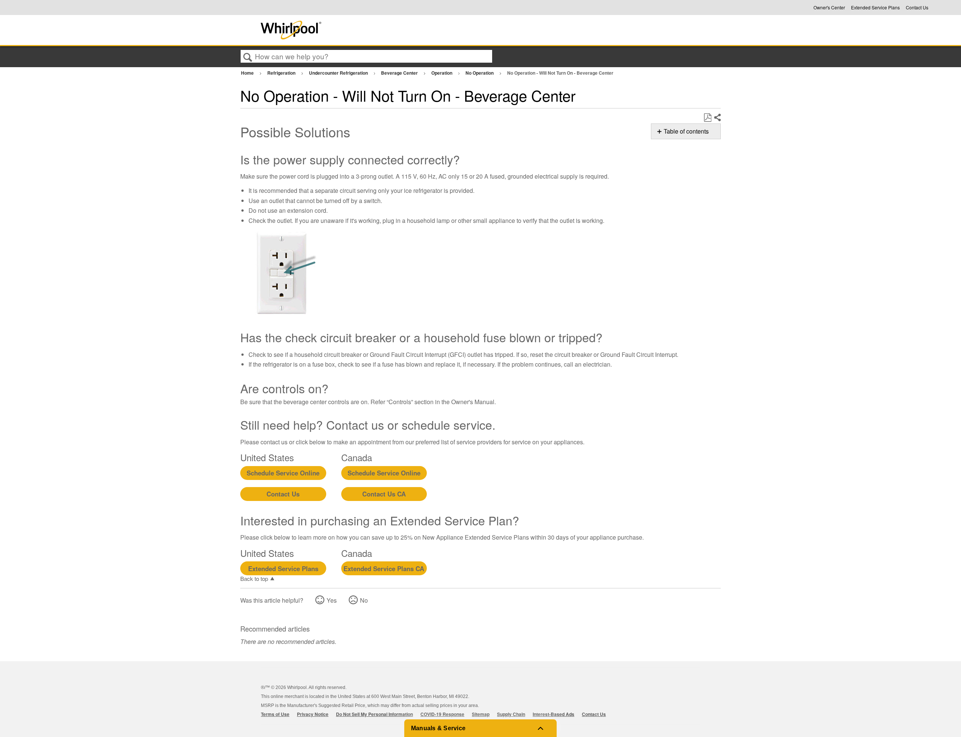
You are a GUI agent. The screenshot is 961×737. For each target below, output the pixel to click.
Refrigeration (282, 72)
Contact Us (917, 8)
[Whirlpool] (346, 30)
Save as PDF (707, 117)
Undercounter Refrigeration (339, 72)
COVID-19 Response (442, 714)
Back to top (254, 578)
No (364, 600)
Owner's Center (829, 8)
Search (247, 56)
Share (717, 117)
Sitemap (481, 714)
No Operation (480, 72)
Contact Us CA (384, 493)
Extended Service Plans (875, 8)
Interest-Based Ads (553, 714)
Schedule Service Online (283, 472)
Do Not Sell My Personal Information (374, 714)
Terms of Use (275, 714)
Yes (332, 600)
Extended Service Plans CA (383, 568)
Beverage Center (400, 72)
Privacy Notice (312, 714)
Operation (442, 72)
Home (248, 72)
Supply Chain (511, 714)
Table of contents (686, 131)
